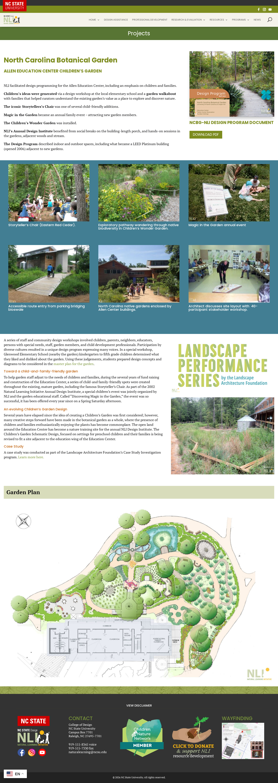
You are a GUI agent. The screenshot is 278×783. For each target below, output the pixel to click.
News (257, 20)
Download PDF (206, 134)
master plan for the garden (74, 363)
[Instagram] (264, 10)
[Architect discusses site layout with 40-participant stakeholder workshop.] (229, 302)
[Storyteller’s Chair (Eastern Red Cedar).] (48, 221)
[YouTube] (270, 10)
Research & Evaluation (187, 20)
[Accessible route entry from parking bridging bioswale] (48, 302)
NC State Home (17, 2)
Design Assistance (116, 20)
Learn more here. (31, 457)
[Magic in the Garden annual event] (229, 221)
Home (92, 20)
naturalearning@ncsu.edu (88, 752)
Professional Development (149, 20)
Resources (217, 20)
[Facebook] (258, 10)
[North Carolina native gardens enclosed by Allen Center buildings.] (138, 302)
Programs (239, 20)
